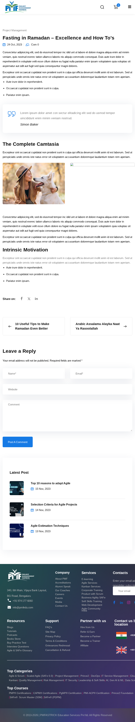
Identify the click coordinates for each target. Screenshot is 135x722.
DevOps (95, 675)
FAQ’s (48, 627)
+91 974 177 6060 (23, 600)
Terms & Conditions (56, 640)
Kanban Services (91, 586)
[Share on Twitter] (29, 299)
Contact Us (61, 605)
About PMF (61, 578)
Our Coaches (62, 590)
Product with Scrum (92, 593)
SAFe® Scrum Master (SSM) (26, 697)
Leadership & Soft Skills (92, 680)
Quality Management (30, 680)
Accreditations (63, 582)
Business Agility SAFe (93, 597)
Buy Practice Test (16, 642)
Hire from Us (87, 627)
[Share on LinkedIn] (36, 299)
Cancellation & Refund (57, 650)
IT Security (71, 680)
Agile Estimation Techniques (50, 525)
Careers (59, 594)
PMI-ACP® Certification (97, 693)
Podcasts (12, 635)
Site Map (50, 631)
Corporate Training (92, 590)
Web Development (92, 604)
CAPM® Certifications (45, 693)
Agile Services (89, 582)
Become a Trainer (90, 640)
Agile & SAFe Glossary (19, 650)
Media (58, 601)
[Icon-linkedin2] (121, 602)
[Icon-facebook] (114, 602)
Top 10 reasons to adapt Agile (50, 483)
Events (59, 598)
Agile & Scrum (17, 675)
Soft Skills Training (92, 601)
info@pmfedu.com (23, 607)
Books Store (14, 638)
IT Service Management (115, 675)
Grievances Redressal (57, 645)
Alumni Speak (62, 586)
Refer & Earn (87, 631)
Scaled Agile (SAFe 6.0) (40, 675)
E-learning (87, 579)
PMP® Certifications (20, 693)
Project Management (15, 30)
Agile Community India (91, 609)
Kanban (13, 680)
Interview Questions (18, 646)
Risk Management (54, 680)
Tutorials (12, 631)
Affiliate (84, 645)
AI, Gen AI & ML (115, 680)
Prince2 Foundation (122, 693)
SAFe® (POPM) (52, 697)
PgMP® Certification (70, 693)
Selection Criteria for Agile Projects (54, 504)
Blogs (10, 627)
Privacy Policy (53, 636)
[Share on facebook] (21, 299)
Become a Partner (90, 636)
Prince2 (85, 675)
